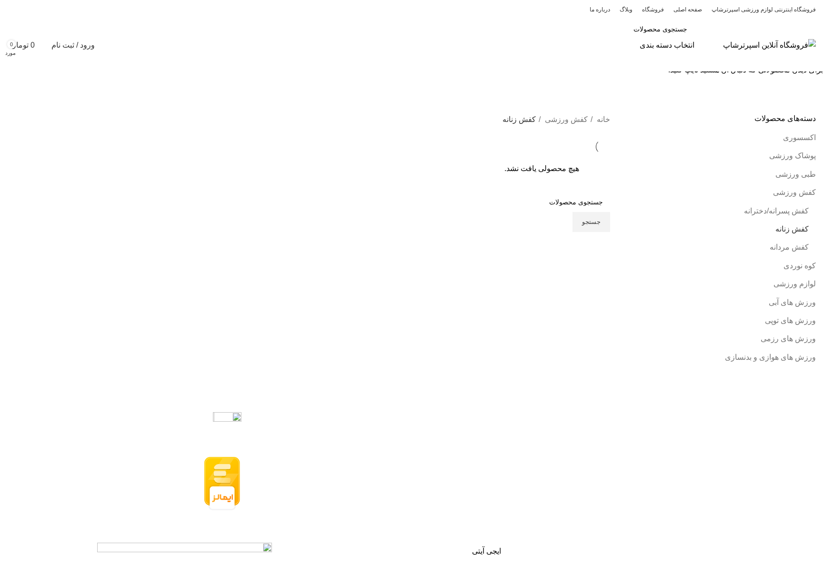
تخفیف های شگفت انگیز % (58, 82)
